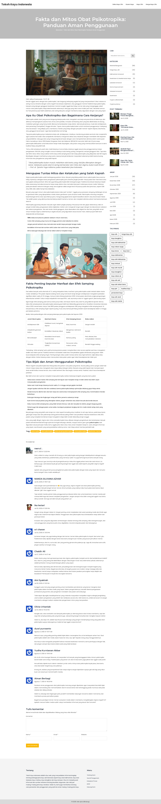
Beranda (59, 30)
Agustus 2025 (122, 198)
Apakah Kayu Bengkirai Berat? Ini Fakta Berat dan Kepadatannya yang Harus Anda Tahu (128, 149)
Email (56, 735)
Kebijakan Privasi (92, 781)
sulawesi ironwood (122, 83)
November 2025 (122, 185)
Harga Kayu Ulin (151, 4)
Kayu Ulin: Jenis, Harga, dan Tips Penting (127, 161)
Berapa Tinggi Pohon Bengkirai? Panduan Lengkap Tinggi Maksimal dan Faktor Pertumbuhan (127, 114)
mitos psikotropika (80, 431)
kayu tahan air (116, 276)
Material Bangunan (122, 66)
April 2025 (122, 215)
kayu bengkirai (116, 238)
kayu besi (126, 251)
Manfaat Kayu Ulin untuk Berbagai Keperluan (127, 138)
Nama (28, 735)
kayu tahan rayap (117, 247)
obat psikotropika (47, 431)
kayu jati (114, 289)
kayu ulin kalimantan (118, 242)
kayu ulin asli (115, 280)
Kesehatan (122, 95)
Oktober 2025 (122, 189)
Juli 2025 (122, 202)
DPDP (88, 784)
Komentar (29, 716)
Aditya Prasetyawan (36, 99)
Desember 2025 (122, 181)
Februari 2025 (122, 224)
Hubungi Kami (91, 787)
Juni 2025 (122, 206)
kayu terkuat (115, 263)
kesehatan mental (95, 431)
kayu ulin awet (116, 297)
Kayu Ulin (140, 4)
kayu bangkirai (116, 272)
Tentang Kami (91, 775)
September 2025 (122, 194)
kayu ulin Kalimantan (118, 259)
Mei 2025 (122, 211)
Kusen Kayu (130, 4)
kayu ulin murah (116, 268)
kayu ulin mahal (116, 301)
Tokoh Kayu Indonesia (16, 4)
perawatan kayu (117, 293)
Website (84, 735)
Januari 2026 (122, 176)
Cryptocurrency (122, 104)
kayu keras (115, 251)
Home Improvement (122, 87)
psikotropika (35, 431)
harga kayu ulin (122, 70)
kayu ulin (114, 234)
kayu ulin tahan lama (118, 284)
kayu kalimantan (117, 255)
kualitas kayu (125, 289)
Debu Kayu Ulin (118, 4)
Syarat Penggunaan (93, 778)
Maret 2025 (122, 219)
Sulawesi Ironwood (122, 91)
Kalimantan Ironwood (122, 74)
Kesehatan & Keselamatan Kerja (122, 78)
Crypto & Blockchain (122, 100)
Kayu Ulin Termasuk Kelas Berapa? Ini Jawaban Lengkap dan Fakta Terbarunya (128, 126)
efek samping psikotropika (63, 431)
